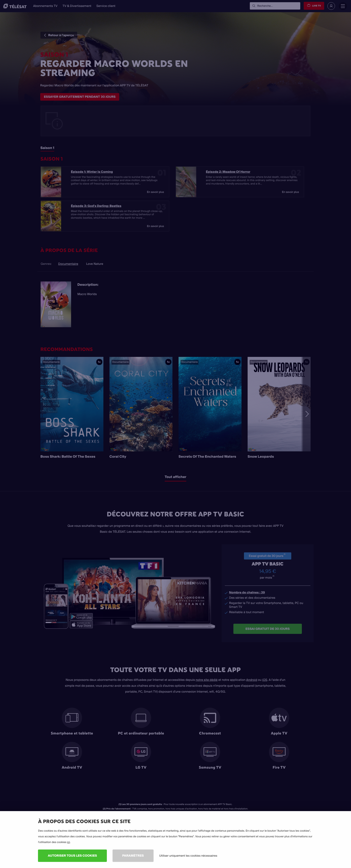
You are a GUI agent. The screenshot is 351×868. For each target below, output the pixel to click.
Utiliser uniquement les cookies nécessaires (188, 855)
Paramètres (133, 855)
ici (68, 842)
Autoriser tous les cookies (72, 855)
